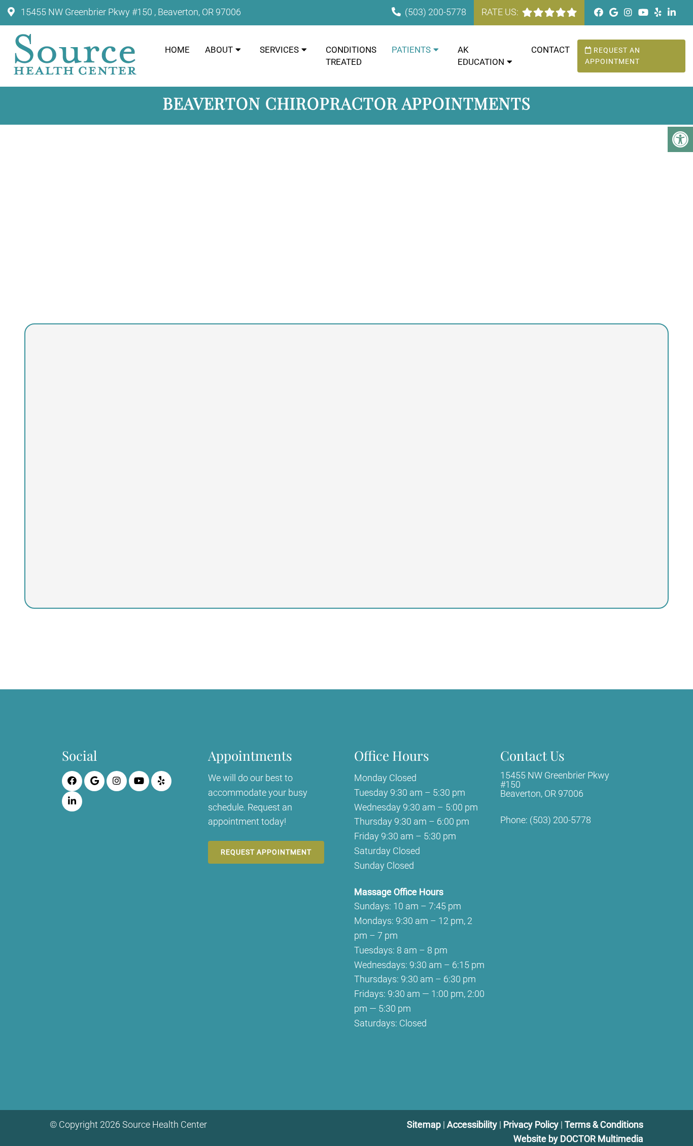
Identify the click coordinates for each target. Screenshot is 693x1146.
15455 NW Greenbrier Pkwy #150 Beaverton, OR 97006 (554, 784)
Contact (550, 50)
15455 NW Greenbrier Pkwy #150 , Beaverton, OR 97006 (130, 12)
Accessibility (472, 1124)
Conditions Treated (351, 56)
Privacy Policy (532, 1124)
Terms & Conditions (604, 1124)
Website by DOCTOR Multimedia (578, 1138)
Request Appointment (266, 852)
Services (279, 50)
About (219, 50)
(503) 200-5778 (435, 12)
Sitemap (424, 1124)
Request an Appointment (612, 55)
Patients (411, 50)
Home (177, 50)
